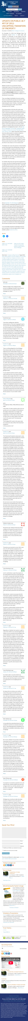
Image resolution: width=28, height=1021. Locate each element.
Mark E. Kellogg (15, 30)
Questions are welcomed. (8, 922)
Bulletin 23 (14, 34)
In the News (19, 13)
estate (20, 260)
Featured (17, 255)
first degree (7, 262)
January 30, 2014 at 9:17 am (9, 688)
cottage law (8, 257)
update (10, 274)
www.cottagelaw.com (16, 274)
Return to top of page (14, 995)
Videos (16, 15)
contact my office (13, 229)
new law (18, 263)
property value (18, 265)
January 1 (20, 262)
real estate (19, 266)
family (23, 260)
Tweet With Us (6, 932)
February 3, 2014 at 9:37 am (9, 627)
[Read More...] (18, 974)
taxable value (19, 271)
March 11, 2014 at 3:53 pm (9, 544)
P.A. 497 (22, 263)
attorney (21, 256)
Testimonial (3, 978)
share (20, 269)
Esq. (17, 260)
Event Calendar (10, 13)
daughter (8, 259)
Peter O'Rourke (6, 398)
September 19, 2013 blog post (12, 202)
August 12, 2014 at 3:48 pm (9, 345)
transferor (22, 272)
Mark (4, 915)
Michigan (9, 263)
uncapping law (5, 274)
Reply (4, 293)
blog (24, 256)
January (16, 262)
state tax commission (11, 271)
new (15, 263)
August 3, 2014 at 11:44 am (9, 319)
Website (22, 846)
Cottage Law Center (12, 4)
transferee (17, 272)
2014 (3, 256)
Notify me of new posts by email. (10, 850)
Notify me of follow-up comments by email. (13, 847)
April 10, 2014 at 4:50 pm (9, 433)
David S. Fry (17, 259)
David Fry (12, 259)
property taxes (11, 265)
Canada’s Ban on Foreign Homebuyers (14, 872)
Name (21, 840)
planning (6, 265)
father (3, 262)
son (22, 269)
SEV (17, 269)
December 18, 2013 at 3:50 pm (10, 720)
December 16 (5, 260)
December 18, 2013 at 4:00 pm (10, 736)
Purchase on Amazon (14, 907)
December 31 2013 (12, 260)
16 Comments (22, 30)
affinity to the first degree (13, 256)
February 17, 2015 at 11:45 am (10, 298)
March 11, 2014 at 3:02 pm (9, 524)
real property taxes (10, 268)
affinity (6, 256)
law (23, 262)
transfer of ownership (10, 272)
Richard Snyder (18, 268)
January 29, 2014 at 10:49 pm (10, 671)
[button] (2, 948)
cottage (3, 257)
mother (12, 263)
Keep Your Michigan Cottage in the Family (16, 984)
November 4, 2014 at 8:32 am (10, 283)
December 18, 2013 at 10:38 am (10, 779)
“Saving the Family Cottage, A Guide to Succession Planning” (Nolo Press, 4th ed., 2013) (13, 130)
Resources (16, 11)
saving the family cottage (10, 269)
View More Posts (7, 880)
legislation (4, 263)
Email (21, 843)
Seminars (23, 11)
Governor (12, 262)
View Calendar (23, 948)
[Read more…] (12, 905)
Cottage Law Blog (7, 15)
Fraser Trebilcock (16, 890)
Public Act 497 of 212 (8, 266)
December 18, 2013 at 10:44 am (10, 796)
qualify (15, 266)
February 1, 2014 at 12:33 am (10, 570)
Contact (21, 15)
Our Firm (9, 11)
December (22, 259)
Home (4, 11)
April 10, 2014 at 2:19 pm (9, 400)
